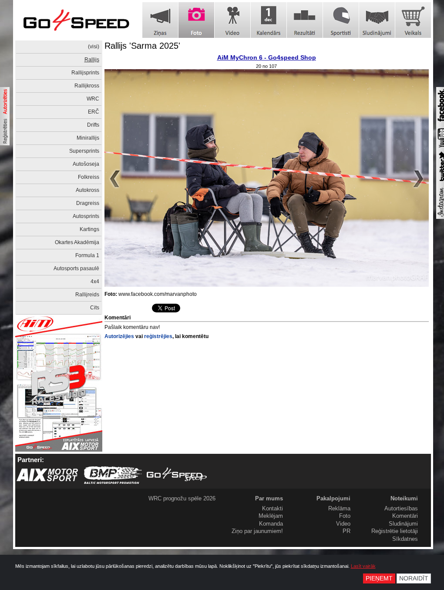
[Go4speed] (76, 20)
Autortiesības (401, 508)
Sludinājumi (403, 523)
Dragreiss (87, 203)
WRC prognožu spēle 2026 (181, 498)
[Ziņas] (160, 20)
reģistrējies (158, 336)
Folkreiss (88, 177)
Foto (344, 516)
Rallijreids (87, 295)
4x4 (95, 281)
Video (343, 523)
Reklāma (339, 508)
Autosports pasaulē (76, 268)
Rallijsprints (85, 73)
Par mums (269, 498)
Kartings (89, 229)
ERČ (93, 112)
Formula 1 (87, 255)
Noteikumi (404, 498)
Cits (94, 308)
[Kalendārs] (268, 20)
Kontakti (272, 508)
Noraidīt (413, 578)
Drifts (93, 125)
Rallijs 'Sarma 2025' (142, 45)
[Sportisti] (341, 20)
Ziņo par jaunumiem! (257, 531)
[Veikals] (413, 20)
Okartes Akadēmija (77, 242)
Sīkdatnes (405, 539)
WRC (93, 99)
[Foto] (196, 20)
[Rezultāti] (305, 20)
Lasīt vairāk (363, 566)
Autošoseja (86, 164)
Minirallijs (88, 138)
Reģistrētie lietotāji (394, 531)
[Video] (232, 20)
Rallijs (91, 60)
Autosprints (86, 216)
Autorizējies (119, 336)
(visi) (93, 47)
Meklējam (271, 516)
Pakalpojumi (333, 498)
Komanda (271, 523)
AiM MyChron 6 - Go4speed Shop (266, 57)
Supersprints (84, 151)
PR (346, 531)
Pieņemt (379, 578)
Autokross (87, 190)
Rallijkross (86, 86)
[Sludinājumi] (377, 20)
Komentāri (405, 516)
